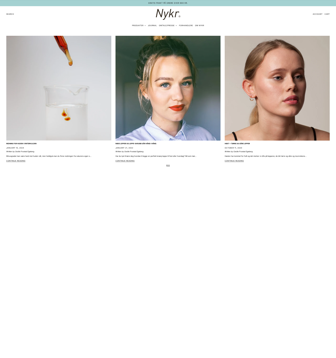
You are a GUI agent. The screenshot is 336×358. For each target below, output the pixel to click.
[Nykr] (168, 14)
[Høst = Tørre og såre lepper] (277, 88)
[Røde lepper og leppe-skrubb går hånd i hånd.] (168, 88)
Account (317, 14)
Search (10, 14)
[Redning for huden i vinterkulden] (58, 88)
